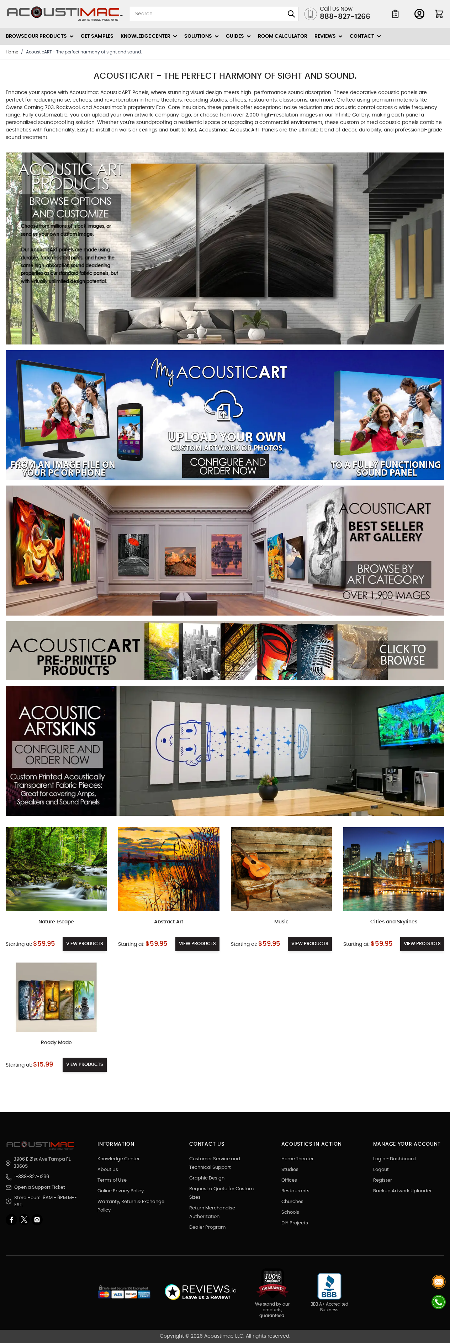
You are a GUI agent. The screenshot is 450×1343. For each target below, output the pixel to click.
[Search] (291, 14)
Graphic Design (206, 1178)
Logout (381, 1169)
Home (12, 52)
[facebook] (12, 1219)
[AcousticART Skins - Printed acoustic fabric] (225, 753)
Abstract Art (168, 921)
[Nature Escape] (56, 869)
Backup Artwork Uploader (402, 1191)
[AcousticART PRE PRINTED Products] (225, 653)
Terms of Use (112, 1180)
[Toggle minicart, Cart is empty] (439, 13)
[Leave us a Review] (200, 1292)
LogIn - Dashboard (394, 1159)
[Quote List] (395, 14)
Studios (289, 1169)
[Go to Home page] (65, 14)
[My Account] (419, 13)
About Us (107, 1169)
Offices (289, 1180)
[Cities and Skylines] (393, 869)
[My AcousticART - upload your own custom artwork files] (225, 417)
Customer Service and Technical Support (214, 1163)
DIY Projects (294, 1223)
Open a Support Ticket (39, 1187)
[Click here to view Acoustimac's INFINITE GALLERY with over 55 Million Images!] (225, 251)
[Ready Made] (56, 997)
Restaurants (295, 1191)
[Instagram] (37, 1219)
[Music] (281, 869)
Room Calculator (282, 36)
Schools (290, 1212)
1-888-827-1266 (31, 1177)
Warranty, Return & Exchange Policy (130, 1206)
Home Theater (297, 1159)
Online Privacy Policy (120, 1191)
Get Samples (97, 36)
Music (281, 921)
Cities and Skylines (393, 921)
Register (382, 1180)
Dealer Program (207, 1227)
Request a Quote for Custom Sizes (221, 1193)
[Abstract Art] (168, 869)
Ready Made (56, 1042)
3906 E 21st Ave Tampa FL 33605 (42, 1163)
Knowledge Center (118, 1159)
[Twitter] (24, 1219)
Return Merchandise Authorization (212, 1212)
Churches (292, 1201)
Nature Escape (56, 921)
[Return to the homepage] (41, 1145)
